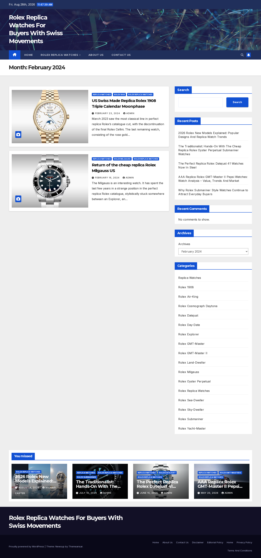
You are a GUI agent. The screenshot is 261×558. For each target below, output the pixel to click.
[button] (242, 55)
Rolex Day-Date (189, 325)
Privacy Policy (244, 542)
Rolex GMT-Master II (192, 353)
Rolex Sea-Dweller (191, 400)
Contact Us (121, 55)
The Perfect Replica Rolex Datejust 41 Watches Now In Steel (160, 486)
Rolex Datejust (188, 315)
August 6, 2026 (29, 487)
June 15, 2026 (149, 493)
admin (130, 113)
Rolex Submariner (190, 419)
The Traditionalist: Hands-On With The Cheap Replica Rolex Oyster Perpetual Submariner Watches (209, 150)
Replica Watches (102, 94)
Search (183, 90)
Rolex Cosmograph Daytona (197, 306)
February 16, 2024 (107, 177)
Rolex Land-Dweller (192, 362)
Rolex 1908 (119, 94)
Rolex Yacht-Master (192, 428)
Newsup (59, 546)
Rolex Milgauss (122, 159)
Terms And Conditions (239, 550)
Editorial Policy (215, 542)
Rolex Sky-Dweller (191, 409)
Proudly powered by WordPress (27, 546)
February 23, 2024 (108, 113)
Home (28, 55)
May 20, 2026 (210, 493)
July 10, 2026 (88, 493)
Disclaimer (198, 542)
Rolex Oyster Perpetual (194, 381)
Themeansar (76, 546)
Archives (184, 244)
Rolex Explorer (188, 334)
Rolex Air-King (188, 296)
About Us (96, 55)
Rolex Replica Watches (60, 55)
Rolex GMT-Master (191, 343)
